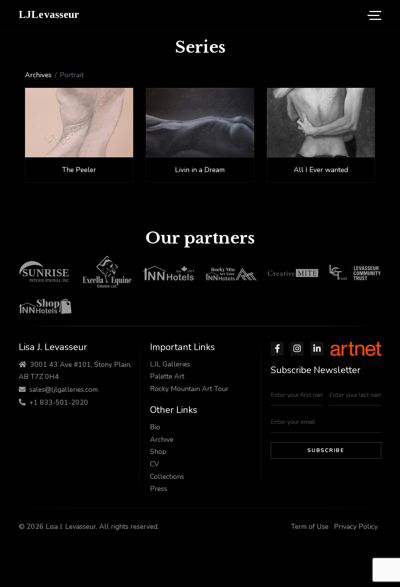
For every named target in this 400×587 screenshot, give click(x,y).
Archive (161, 439)
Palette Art (167, 376)
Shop (158, 451)
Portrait (72, 75)
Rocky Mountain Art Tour (189, 388)
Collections (167, 476)
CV (154, 464)
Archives (38, 75)
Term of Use (310, 526)
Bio (155, 427)
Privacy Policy (356, 526)
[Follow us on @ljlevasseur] (277, 349)
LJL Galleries (170, 364)
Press (158, 488)
